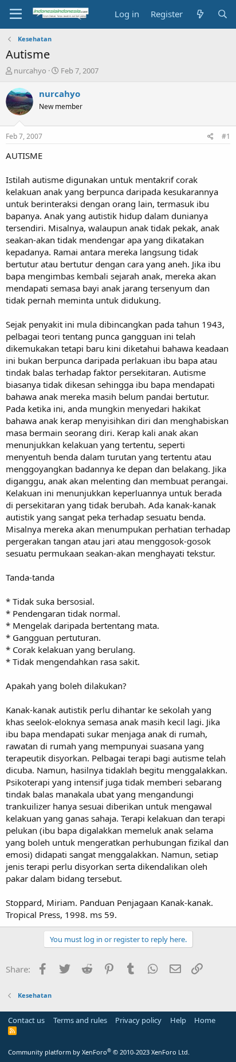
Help (178, 1020)
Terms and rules (80, 1020)
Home (204, 1020)
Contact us (26, 1020)
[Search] (222, 14)
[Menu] (15, 14)
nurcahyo (30, 70)
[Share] (210, 136)
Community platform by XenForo (99, 1052)
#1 (226, 136)
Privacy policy (138, 1020)
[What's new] (199, 14)
